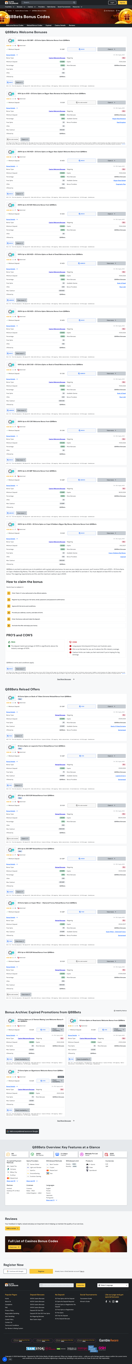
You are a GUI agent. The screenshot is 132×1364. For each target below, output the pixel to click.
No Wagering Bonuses (37, 1316)
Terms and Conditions (12, 1325)
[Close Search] (74, 2)
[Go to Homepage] (11, 2)
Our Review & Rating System (14, 1328)
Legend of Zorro (121, 776)
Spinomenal (122, 730)
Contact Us (8, 1322)
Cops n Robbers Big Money (117, 553)
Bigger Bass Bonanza (119, 118)
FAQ (6, 1307)
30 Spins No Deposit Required (64, 1301)
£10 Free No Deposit (61, 1315)
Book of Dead (121, 283)
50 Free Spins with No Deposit (64, 1298)
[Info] (4, 1359)
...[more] (123, 144)
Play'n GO (122, 287)
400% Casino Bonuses (37, 1301)
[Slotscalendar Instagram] (114, 1301)
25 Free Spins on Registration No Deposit (65, 1306)
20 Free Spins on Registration (64, 1309)
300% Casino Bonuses (37, 1304)
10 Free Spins (59, 1313)
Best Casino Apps (35, 1319)
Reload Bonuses (60, 715)
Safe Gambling (9, 1316)
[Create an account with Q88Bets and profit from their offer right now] (119, 55)
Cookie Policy (9, 1319)
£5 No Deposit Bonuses (62, 1319)
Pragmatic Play (121, 184)
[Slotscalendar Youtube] (117, 1301)
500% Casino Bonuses (37, 1298)
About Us (8, 1301)
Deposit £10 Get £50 (36, 1310)
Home (7, 1298)
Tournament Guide (86, 1298)
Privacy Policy (9, 1310)
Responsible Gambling (12, 1313)
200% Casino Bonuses (37, 1307)
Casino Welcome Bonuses (57, 58)
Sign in (82, 1271)
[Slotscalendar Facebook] (107, 1301)
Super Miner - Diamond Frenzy (116, 932)
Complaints (8, 1304)
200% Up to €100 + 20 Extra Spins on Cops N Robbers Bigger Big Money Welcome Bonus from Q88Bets (57, 524)
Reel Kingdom (121, 122)
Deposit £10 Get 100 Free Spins (40, 1313)
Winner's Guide (85, 1301)
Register (41, 1271)
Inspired (123, 557)
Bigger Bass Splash (120, 180)
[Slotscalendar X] (110, 1301)
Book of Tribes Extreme (118, 726)
